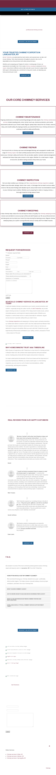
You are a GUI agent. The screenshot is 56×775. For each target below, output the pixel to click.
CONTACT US (25, 75)
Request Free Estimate (28, 390)
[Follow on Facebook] (26, 5)
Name (9, 704)
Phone (8, 260)
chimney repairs (11, 153)
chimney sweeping (30, 66)
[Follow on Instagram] (29, 5)
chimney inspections (14, 321)
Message (9, 712)
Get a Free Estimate (28, 9)
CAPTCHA (8, 295)
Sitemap (48, 768)
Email (7, 264)
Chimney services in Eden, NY (15, 754)
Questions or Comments (12, 278)
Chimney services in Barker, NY (15, 756)
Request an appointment (28, 630)
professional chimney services (34, 30)
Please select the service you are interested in (18, 274)
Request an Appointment (28, 41)
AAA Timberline (8, 57)
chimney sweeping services (48, 213)
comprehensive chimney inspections (39, 183)
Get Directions (15, 685)
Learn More (28, 132)
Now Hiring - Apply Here (28, 1)
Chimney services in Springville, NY (16, 758)
